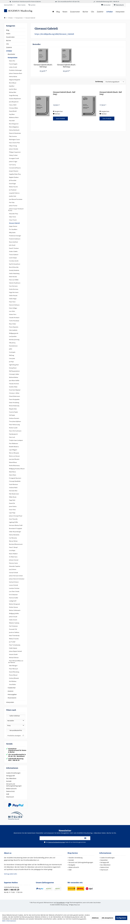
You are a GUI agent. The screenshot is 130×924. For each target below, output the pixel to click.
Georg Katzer (13, 368)
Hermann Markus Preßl (15, 525)
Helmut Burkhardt (14, 130)
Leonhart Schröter (14, 588)
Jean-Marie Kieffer (14, 380)
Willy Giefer (12, 232)
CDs (7, 44)
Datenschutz (10, 791)
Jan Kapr (11, 361)
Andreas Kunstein (14, 418)
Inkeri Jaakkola (13, 330)
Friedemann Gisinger (15, 236)
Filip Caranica (13, 136)
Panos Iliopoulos (13, 327)
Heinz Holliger (13, 308)
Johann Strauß (13, 616)
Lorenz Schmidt (13, 585)
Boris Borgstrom (13, 124)
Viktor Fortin (12, 217)
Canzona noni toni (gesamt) (43, 66)
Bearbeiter (11, 54)
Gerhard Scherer (14, 582)
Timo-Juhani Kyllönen (15, 421)
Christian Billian (13, 108)
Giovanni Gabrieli (14, 223)
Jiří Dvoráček (12, 180)
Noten (8, 34)
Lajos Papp (12, 513)
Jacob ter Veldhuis (14, 632)
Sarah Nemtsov (13, 484)
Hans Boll (12, 120)
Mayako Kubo (13, 409)
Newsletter (104, 860)
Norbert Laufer (13, 428)
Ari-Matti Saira (13, 557)
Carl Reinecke (13, 538)
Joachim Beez (13, 89)
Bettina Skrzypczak (14, 604)
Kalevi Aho (12, 61)
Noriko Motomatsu (14, 465)
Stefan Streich (13, 620)
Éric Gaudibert (13, 229)
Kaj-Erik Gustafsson (14, 264)
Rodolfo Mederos (14, 446)
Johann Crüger (13, 161)
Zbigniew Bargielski (14, 80)
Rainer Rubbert (13, 554)
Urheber (9, 51)
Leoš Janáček (12, 336)
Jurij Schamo (12, 569)
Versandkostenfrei (16, 730)
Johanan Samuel (13, 560)
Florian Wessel (13, 675)
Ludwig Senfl (12, 601)
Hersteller (10, 721)
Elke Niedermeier (14, 494)
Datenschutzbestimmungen (56, 842)
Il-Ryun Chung (13, 146)
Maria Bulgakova (14, 127)
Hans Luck (12, 437)
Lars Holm (12, 311)
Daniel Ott (12, 503)
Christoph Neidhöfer (15, 481)
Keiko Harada (13, 276)
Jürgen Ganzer (13, 226)
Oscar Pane (12, 509)
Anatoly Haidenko (14, 270)
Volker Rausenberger (15, 531)
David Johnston (13, 346)
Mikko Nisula (12, 497)
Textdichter (12, 688)
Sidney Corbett (13, 155)
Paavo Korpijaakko (14, 399)
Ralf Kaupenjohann (14, 371)
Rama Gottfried (13, 242)
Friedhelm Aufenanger (15, 70)
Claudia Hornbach (14, 317)
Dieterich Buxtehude (15, 133)
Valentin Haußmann (14, 283)
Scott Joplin (12, 352)
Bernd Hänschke (13, 267)
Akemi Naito (12, 475)
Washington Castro (14, 139)
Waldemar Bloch (13, 117)
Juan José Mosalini (14, 459)
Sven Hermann (13, 286)
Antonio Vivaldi (13, 654)
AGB (7, 794)
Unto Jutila (12, 358)
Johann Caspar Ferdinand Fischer (15, 209)
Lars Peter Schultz (14, 591)
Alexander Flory (13, 213)
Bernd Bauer (12, 83)
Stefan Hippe (12, 299)
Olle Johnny (12, 343)
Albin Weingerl (13, 665)
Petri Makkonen (13, 443)
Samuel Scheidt (13, 572)
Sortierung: (99, 81)
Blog (7, 30)
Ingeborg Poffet (13, 522)
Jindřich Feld (12, 196)
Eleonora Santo (13, 563)
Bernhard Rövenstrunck (15, 544)
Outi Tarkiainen (13, 626)
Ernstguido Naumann (15, 478)
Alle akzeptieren (107, 918)
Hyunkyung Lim (13, 434)
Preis (9, 725)
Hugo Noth (12, 500)
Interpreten (10, 702)
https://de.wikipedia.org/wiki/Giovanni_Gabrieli (54, 34)
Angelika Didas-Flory (15, 174)
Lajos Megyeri (13, 450)
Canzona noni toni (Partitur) (66, 66)
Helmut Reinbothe (14, 535)
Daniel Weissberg (14, 672)
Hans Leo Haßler (14, 280)
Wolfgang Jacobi (13, 333)
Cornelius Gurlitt (13, 261)
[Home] (53, 12)
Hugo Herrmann (13, 292)
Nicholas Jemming (14, 339)
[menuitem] (119, 5)
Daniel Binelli (13, 111)
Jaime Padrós (13, 506)
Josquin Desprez (13, 171)
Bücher (8, 40)
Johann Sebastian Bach (15, 73)
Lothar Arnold (13, 67)
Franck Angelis (13, 64)
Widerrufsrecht (11, 789)
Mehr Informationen (9, 921)
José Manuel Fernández (15, 199)
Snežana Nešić (13, 487)
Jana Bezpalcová (13, 102)
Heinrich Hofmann (14, 305)
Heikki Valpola (13, 648)
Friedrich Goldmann (14, 239)
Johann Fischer (13, 205)
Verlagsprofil (10, 776)
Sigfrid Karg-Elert (14, 365)
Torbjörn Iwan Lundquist (16, 440)
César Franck (13, 220)
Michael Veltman (14, 657)
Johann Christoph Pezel (15, 516)
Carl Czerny (12, 165)
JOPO (10, 349)
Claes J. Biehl (12, 105)
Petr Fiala (11, 202)
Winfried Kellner (13, 377)
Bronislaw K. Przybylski (15, 528)
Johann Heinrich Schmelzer (16, 579)
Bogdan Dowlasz (14, 177)
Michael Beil (12, 92)
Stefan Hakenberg (14, 273)
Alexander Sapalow (14, 566)
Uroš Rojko (12, 550)
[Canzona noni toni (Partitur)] (66, 56)
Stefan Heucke (13, 295)
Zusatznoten (10, 37)
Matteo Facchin (13, 187)
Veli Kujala (12, 415)
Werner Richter (13, 541)
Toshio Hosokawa (14, 321)
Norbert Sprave (13, 607)
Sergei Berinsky (13, 95)
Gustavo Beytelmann (15, 98)
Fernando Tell (13, 629)
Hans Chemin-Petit (14, 143)
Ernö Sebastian (13, 594)
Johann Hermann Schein (16, 576)
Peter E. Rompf (13, 547)
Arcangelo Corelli (14, 158)
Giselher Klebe (13, 387)
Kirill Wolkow (12, 681)
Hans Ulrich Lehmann (15, 431)
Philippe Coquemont (15, 152)
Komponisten (12, 57)
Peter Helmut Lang (14, 424)
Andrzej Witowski (14, 678)
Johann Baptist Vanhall (15, 651)
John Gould (12, 245)
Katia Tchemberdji (14, 635)
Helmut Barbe (13, 76)
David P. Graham (14, 248)
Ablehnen (95, 918)
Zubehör (9, 47)
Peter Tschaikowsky (14, 645)
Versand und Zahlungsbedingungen (14, 785)
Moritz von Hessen (14, 456)
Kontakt (8, 781)
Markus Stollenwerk (14, 610)
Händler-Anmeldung (75, 858)
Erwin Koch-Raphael (14, 390)
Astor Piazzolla (13, 519)
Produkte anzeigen (14, 736)
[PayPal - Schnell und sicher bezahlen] (15, 805)
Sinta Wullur (12, 684)
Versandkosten (60, 902)
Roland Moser (13, 462)
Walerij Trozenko (14, 639)
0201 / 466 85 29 (11, 889)
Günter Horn (12, 314)
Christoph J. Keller (14, 374)
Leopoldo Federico (14, 193)
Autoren (10, 691)
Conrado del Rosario (15, 168)
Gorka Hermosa (13, 289)
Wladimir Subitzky (14, 623)
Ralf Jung (11, 355)
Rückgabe (72, 865)
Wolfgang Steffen (14, 613)
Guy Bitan (12, 114)
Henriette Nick (13, 491)
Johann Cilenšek (13, 149)
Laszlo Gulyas (13, 258)
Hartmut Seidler (13, 598)
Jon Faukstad (12, 190)
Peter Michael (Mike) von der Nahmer (15, 661)
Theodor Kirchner (14, 384)
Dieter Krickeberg (14, 402)
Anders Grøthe (13, 251)
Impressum (10, 797)
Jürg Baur (11, 86)
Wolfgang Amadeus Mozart (17, 469)
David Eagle (12, 183)
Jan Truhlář (12, 642)
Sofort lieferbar (15, 716)
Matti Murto (12, 472)
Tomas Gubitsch (13, 254)
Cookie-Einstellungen (13, 773)
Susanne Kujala (13, 412)
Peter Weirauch (13, 669)
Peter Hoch (12, 302)
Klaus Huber (12, 324)
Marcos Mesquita (14, 453)
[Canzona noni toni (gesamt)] (43, 56)
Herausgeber (12, 694)
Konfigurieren (121, 918)
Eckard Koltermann (14, 396)
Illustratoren (12, 698)
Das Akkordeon (11, 778)
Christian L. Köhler (14, 393)
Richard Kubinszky (14, 406)
